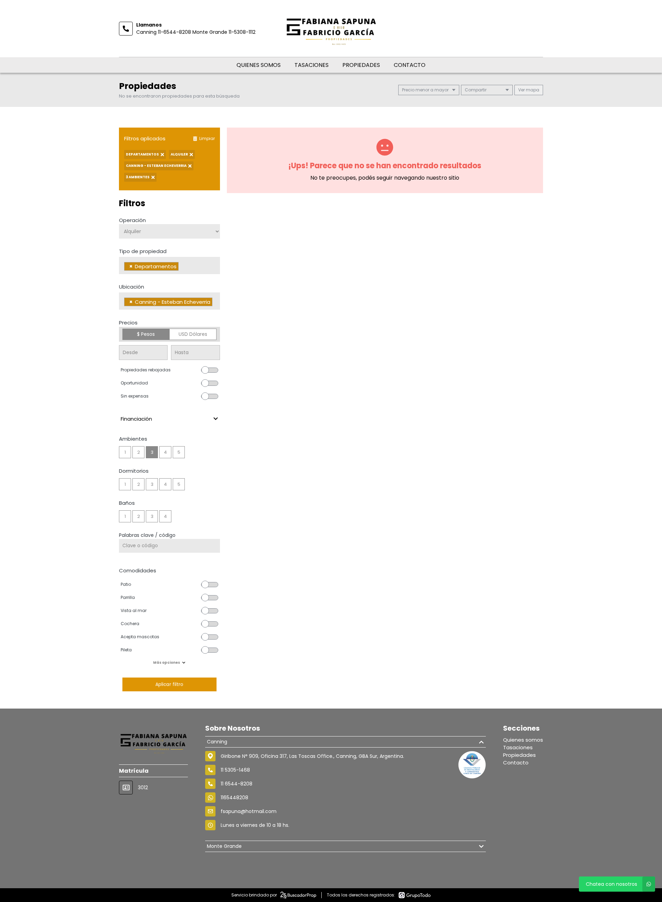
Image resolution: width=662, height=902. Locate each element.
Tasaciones (311, 65)
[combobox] (169, 265)
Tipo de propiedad (143, 251)
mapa (532, 90)
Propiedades (361, 65)
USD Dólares (193, 334)
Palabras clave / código (147, 535)
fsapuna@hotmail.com (249, 811)
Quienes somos (259, 65)
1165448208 (234, 797)
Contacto (409, 65)
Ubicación (131, 286)
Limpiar (207, 138)
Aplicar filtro (169, 684)
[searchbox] (182, 267)
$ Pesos (146, 334)
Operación (132, 220)
